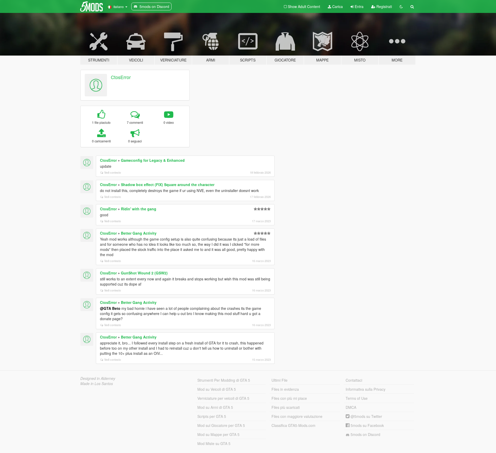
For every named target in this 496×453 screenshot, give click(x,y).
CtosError (121, 77)
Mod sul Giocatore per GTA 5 (221, 425)
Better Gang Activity (139, 233)
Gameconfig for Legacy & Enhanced (153, 160)
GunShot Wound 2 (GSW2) (144, 272)
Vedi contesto (112, 172)
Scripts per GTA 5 (211, 416)
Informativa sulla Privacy (365, 389)
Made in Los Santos (96, 383)
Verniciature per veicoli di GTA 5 (223, 398)
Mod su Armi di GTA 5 (215, 407)
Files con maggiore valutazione (297, 416)
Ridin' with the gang (138, 208)
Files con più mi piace (289, 398)
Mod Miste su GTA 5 (213, 443)
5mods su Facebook (367, 425)
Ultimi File (280, 380)
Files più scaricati (286, 407)
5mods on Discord (365, 434)
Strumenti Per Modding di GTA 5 (223, 380)
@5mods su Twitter (366, 416)
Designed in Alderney (97, 378)
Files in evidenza (285, 389)
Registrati (383, 6)
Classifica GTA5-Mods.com (293, 425)
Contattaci (354, 380)
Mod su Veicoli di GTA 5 (216, 389)
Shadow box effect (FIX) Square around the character (167, 184)
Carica (337, 6)
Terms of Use (357, 398)
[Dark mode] (401, 6)
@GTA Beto (110, 308)
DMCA (351, 407)
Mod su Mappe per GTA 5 (218, 434)
